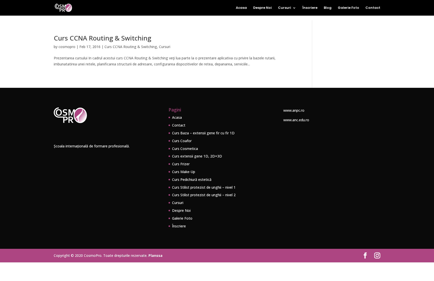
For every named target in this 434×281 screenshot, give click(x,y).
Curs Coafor (182, 140)
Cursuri (284, 8)
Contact (372, 8)
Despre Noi (262, 8)
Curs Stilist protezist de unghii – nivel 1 (204, 187)
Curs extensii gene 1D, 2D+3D (197, 156)
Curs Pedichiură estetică (191, 179)
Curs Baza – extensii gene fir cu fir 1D (203, 133)
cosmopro (67, 46)
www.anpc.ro (293, 110)
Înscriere (309, 8)
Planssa (155, 255)
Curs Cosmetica (185, 148)
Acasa (241, 8)
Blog (328, 8)
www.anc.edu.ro (296, 119)
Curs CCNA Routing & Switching (102, 38)
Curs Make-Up (183, 171)
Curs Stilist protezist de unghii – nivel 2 (204, 194)
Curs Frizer (181, 164)
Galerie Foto (348, 8)
